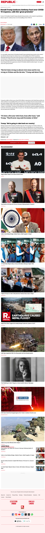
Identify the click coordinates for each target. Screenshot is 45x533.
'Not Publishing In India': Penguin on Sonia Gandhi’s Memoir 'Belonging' (17, 383)
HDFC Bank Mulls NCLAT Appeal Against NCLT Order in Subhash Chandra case (18, 413)
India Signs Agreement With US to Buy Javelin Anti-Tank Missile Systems (17, 353)
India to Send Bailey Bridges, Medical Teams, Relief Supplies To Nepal (16, 234)
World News (3, 24)
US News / (10, 5)
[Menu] (42, 2)
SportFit (2, 176)
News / (2, 5)
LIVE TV (39, 1)
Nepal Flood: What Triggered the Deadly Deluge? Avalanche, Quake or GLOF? (18, 323)
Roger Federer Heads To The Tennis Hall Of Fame (12, 174)
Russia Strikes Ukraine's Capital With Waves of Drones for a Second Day (17, 461)
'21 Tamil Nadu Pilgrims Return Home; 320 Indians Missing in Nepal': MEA (17, 264)
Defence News (3, 355)
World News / (5, 5)
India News (3, 265)
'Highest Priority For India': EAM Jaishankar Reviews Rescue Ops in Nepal (17, 293)
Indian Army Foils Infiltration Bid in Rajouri (10, 442)
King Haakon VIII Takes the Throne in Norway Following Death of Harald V (17, 204)
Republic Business (4, 414)
